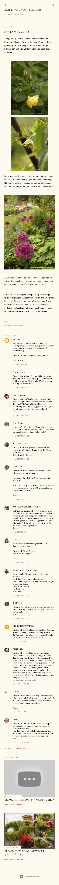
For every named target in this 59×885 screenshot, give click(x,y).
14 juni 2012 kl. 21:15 (20, 562)
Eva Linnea (18, 443)
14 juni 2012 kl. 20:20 (21, 415)
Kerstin (16, 649)
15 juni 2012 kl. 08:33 (21, 684)
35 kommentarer (16, 859)
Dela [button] (6, 322)
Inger (15, 603)
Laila (15, 719)
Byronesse (18, 395)
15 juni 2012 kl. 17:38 (20, 712)
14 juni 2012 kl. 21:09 (21, 532)
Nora (15, 339)
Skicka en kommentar (14, 748)
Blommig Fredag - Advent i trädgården (24, 853)
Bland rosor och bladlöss (22, 9)
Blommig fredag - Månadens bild (29, 799)
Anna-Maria (18, 423)
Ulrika (15, 691)
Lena (15, 539)
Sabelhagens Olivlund (23, 570)
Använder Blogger (31, 876)
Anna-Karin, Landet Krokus (25, 507)
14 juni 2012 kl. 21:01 (20, 499)
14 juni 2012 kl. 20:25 (21, 436)
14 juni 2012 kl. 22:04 (21, 618)
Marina (16, 466)
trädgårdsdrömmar (22, 626)
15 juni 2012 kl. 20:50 (21, 742)
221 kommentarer (17, 804)
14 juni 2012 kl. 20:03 (21, 387)
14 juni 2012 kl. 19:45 (20, 364)
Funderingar (17, 326)
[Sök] (53, 4)
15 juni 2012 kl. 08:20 (21, 641)
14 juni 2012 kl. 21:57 (20, 595)
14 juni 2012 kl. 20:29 (21, 459)
